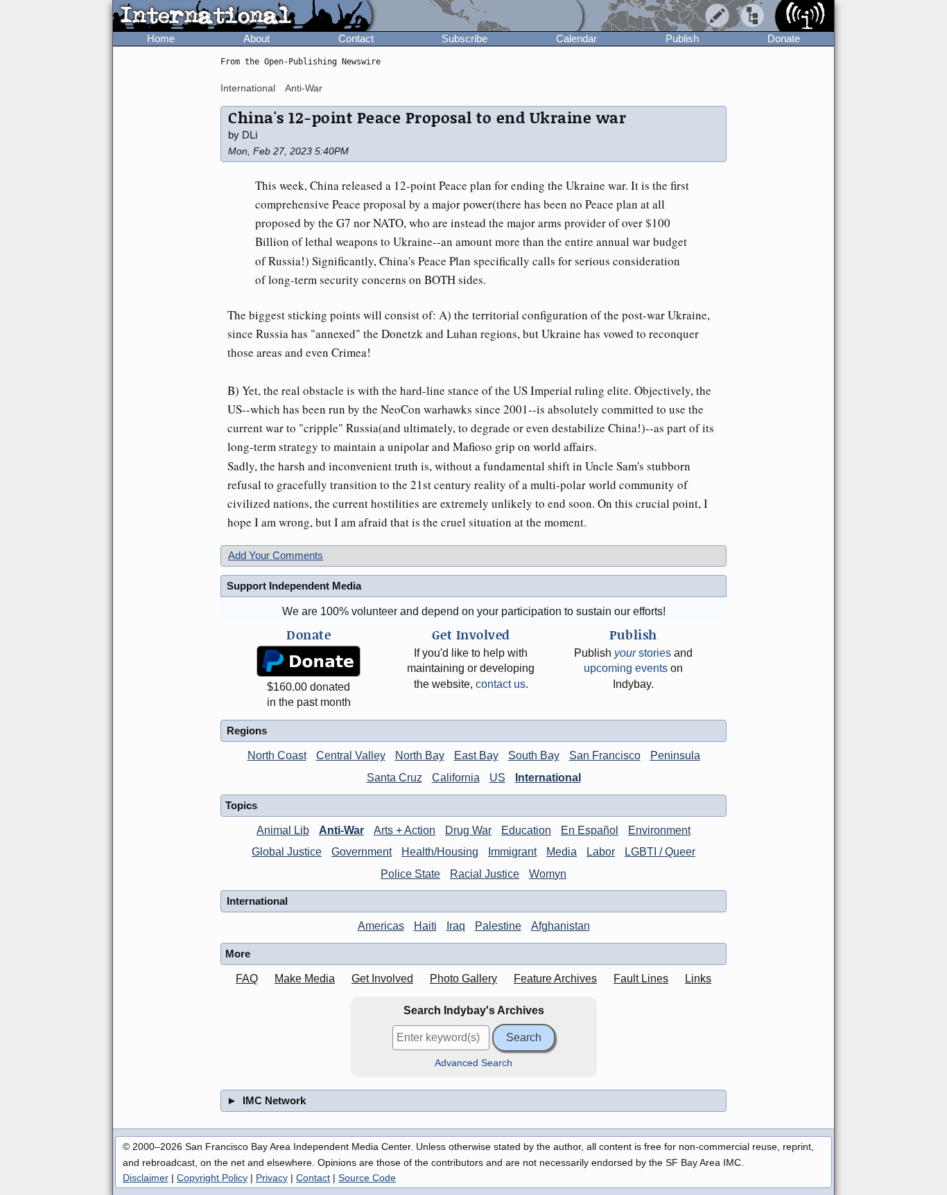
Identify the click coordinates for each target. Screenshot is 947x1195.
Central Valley (350, 755)
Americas (381, 926)
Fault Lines (641, 978)
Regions (247, 730)
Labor (601, 852)
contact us (500, 684)
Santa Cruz (394, 778)
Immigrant (512, 852)
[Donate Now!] (308, 661)
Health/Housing (439, 852)
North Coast (276, 755)
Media (561, 852)
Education (526, 830)
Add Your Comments (275, 555)
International (247, 88)
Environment (659, 830)
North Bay (419, 755)
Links (698, 978)
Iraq (455, 926)
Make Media (305, 978)
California (456, 778)
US (497, 778)
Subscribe (464, 38)
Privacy (272, 1177)
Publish (682, 38)
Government (361, 852)
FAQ (247, 978)
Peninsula (675, 755)
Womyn (547, 874)
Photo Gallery (463, 978)
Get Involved (382, 978)
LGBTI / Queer (660, 852)
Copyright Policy (212, 1177)
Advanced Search (473, 1063)
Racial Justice (484, 874)
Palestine (498, 926)
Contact (356, 38)
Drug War (468, 830)
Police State (410, 874)
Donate (783, 38)
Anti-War (303, 88)
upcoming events (626, 668)
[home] (242, 16)
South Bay (533, 755)
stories (642, 653)
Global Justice (287, 852)
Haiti (425, 926)
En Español (589, 830)
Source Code (367, 1177)
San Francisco (605, 755)
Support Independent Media (294, 586)
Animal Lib (283, 830)
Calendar (576, 38)
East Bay (476, 755)
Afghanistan (560, 926)
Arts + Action (404, 830)
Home (161, 38)
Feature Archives (555, 978)
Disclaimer (145, 1177)
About (256, 38)
